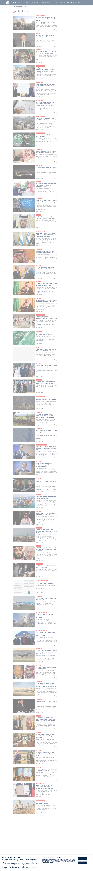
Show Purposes (82, 866)
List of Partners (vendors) (47, 862)
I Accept (82, 858)
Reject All (83, 862)
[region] (46, 863)
